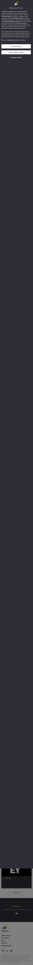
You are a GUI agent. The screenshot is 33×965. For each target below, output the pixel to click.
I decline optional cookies (16, 52)
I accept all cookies (16, 46)
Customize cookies (16, 57)
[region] (16, 434)
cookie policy (11, 40)
